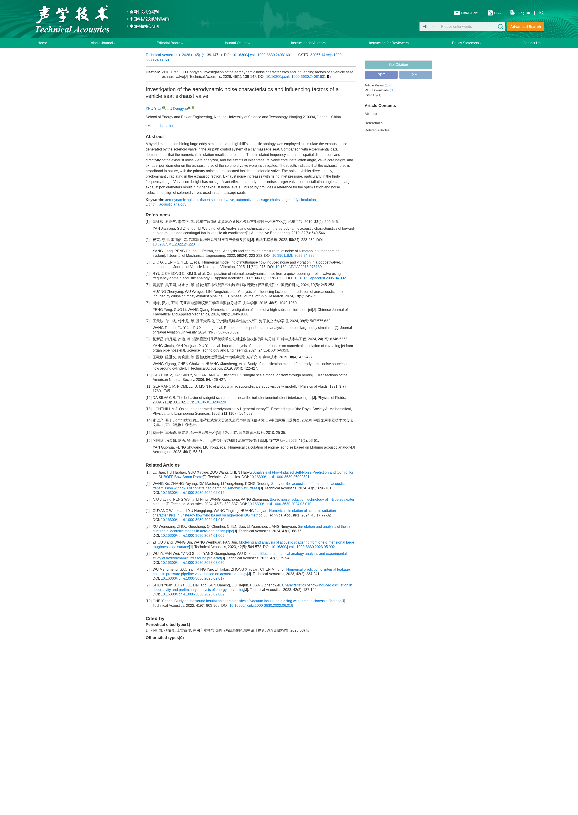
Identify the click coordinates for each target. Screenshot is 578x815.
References (373, 123)
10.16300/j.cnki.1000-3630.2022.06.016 (261, 605)
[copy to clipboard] (329, 77)
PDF (381, 75)
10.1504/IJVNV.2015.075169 (298, 267)
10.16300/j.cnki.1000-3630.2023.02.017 (192, 578)
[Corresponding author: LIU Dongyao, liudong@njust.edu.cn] (189, 107)
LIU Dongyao (177, 109)
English (524, 13)
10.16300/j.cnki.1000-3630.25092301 (280, 477)
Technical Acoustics (161, 55)
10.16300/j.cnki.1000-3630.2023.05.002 (303, 547)
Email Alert (469, 13)
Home (42, 43)
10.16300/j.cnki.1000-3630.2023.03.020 (192, 563)
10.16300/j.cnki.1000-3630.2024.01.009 (192, 535)
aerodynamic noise (180, 200)
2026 (186, 55)
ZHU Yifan (154, 109)
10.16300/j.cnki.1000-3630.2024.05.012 (192, 493)
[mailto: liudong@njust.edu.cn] (193, 107)
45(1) (199, 55)
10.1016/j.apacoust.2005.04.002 (320, 278)
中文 (541, 13)
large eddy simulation (299, 200)
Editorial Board (168, 43)
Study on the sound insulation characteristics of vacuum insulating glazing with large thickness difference (257, 601)
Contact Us (532, 43)
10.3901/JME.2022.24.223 (174, 244)
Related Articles (377, 130)
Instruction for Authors (308, 43)
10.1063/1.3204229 (210, 402)
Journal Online (235, 43)
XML (416, 75)
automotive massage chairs (258, 200)
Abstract (371, 114)
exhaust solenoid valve (215, 200)
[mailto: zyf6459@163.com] (163, 107)
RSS (497, 13)
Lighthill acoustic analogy (166, 204)
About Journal (102, 43)
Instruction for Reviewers (389, 43)
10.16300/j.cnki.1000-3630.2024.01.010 (192, 520)
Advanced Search (525, 27)
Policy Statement (465, 43)
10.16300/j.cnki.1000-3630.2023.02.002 (192, 594)
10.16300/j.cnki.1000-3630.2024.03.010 (279, 504)
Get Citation (398, 65)
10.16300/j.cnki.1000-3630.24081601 (262, 55)
